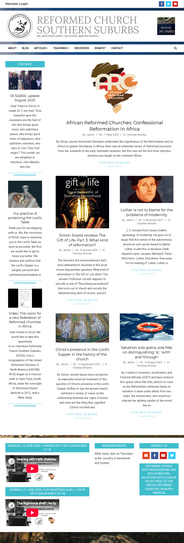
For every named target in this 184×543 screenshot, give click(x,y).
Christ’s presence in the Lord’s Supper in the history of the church (82, 354)
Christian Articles (136, 134)
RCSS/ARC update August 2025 (25, 98)
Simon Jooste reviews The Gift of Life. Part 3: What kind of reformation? (82, 240)
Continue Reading (114, 162)
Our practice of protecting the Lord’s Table (25, 218)
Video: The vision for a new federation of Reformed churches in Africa (25, 319)
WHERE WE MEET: (166, 29)
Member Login (16, 4)
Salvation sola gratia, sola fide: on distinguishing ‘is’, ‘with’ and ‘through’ (147, 352)
